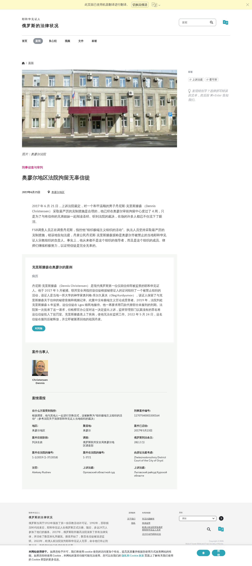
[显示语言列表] (156, 4)
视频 (67, 41)
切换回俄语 (139, 5)
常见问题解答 (148, 518)
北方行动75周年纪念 (151, 534)
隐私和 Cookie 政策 (133, 555)
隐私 (133, 523)
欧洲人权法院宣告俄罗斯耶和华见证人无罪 (152, 528)
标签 (94, 41)
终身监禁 (146, 523)
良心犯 (53, 41)
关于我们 (131, 518)
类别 (184, 518)
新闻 (38, 41)
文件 (81, 41)
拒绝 (218, 553)
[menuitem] (24, 41)
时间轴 (38, 328)
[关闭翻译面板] (247, 4)
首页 (24, 41)
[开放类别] (221, 518)
